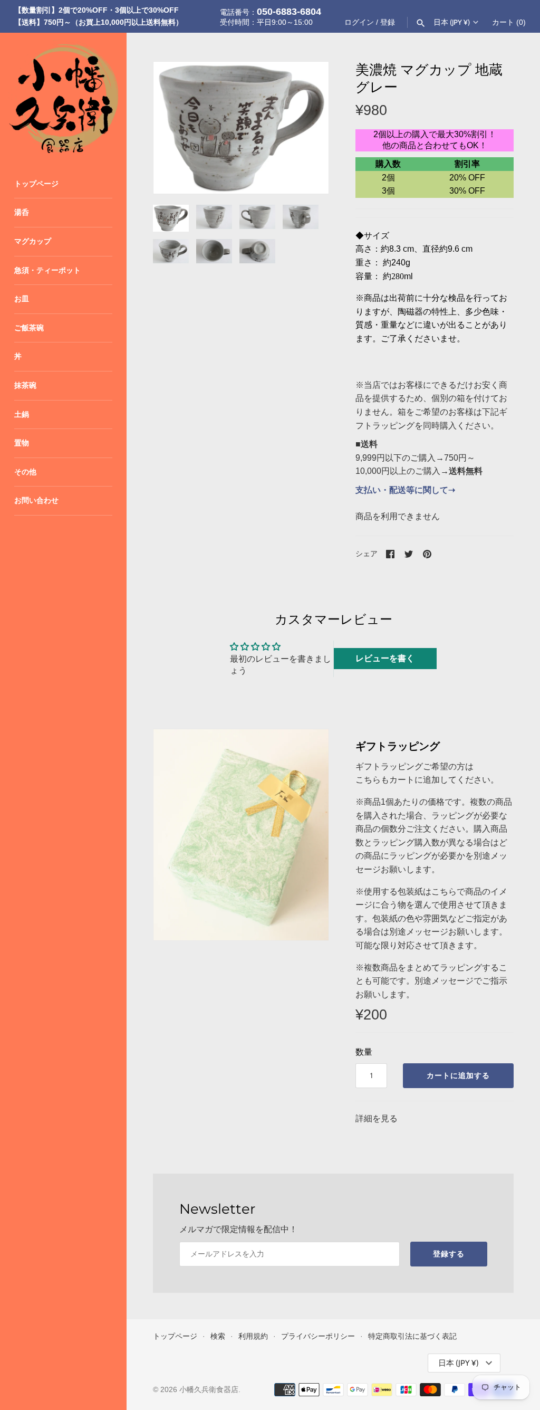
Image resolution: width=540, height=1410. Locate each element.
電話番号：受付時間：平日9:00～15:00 (270, 16)
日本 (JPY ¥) (451, 22)
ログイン (359, 22)
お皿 (21, 299)
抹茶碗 (25, 385)
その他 (25, 472)
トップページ (36, 184)
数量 (363, 1051)
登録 (387, 22)
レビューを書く (384, 658)
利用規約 (253, 1336)
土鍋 (21, 414)
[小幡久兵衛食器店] (63, 96)
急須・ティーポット (47, 270)
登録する (449, 1254)
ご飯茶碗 (29, 328)
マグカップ (32, 241)
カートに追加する (458, 1075)
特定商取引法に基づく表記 (412, 1336)
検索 (217, 1336)
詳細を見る (376, 1118)
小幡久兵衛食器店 (208, 1390)
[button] (306, 127)
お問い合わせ (36, 500)
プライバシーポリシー (318, 1336)
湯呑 (21, 212)
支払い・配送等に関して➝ (405, 489)
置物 (21, 443)
